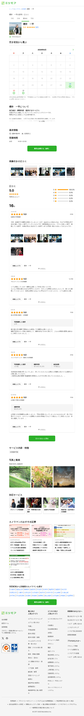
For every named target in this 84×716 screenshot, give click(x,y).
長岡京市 (13, 592)
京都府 (24, 9)
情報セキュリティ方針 (33, 704)
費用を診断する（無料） (42, 148)
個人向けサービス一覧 (75, 616)
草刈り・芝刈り (33, 658)
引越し (30, 626)
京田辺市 (27, 592)
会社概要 (4, 619)
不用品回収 (31, 630)
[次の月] (73, 49)
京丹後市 (35, 592)
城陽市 (58, 589)
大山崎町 (57, 592)
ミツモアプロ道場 (73, 653)
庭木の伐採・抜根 (34, 637)
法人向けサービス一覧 (75, 620)
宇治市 (39, 589)
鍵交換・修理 (32, 672)
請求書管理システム (54, 677)
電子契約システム (53, 666)
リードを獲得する (73, 649)
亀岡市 (51, 589)
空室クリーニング (34, 675)
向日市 (64, 589)
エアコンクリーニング (35, 619)
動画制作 (51, 636)
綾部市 (33, 589)
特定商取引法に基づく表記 (65, 701)
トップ (11, 9)
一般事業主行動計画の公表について (42, 708)
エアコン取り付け (34, 622)
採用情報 (4, 627)
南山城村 (48, 596)
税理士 (30, 679)
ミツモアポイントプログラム (67, 704)
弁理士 (50, 633)
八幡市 (20, 592)
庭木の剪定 (31, 633)
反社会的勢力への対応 (16, 704)
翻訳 (49, 647)
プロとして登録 (73, 646)
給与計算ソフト (53, 658)
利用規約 (13, 701)
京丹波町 (56, 596)
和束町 (34, 596)
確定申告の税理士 (34, 683)
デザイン (51, 644)
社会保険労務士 (53, 629)
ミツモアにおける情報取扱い (44, 701)
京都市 (12, 589)
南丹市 (42, 592)
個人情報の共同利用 (49, 704)
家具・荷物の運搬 (34, 654)
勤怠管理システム (53, 655)
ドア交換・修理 (33, 668)
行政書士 (51, 625)
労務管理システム (53, 673)
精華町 (40, 596)
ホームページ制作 (53, 640)
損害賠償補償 (72, 635)
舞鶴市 (26, 589)
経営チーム (5, 623)
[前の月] (10, 49)
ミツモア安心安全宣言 (75, 631)
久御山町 (65, 592)
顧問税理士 (31, 686)
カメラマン (17, 9)
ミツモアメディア (73, 627)
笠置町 (28, 596)
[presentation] (12, 18)
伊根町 (62, 596)
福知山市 (19, 589)
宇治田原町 (20, 596)
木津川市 (49, 592)
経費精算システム (53, 662)
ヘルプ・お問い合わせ (75, 624)
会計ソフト (51, 651)
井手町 (12, 596)
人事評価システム (53, 670)
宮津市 (45, 589)
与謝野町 (70, 596)
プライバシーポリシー (26, 701)
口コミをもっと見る (42, 438)
